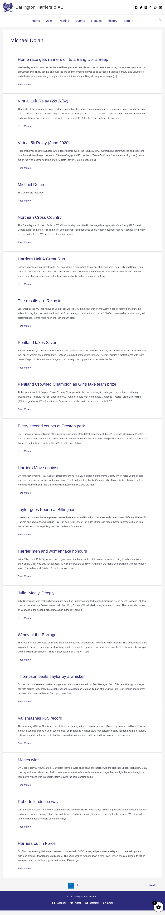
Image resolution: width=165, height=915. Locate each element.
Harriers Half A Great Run (43, 259)
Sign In (128, 21)
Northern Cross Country (42, 217)
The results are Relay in (41, 300)
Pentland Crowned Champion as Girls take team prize (71, 384)
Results (96, 21)
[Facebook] (136, 7)
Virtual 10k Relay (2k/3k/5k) (46, 101)
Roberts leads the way (40, 806)
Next (153, 889)
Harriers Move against (40, 467)
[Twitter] (141, 7)
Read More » (24, 85)
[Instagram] (145, 7)
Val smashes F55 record (42, 718)
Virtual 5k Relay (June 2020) (46, 142)
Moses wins (29, 764)
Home (36, 21)
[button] (160, 21)
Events (80, 21)
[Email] (160, 7)
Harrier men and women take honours (55, 551)
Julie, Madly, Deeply (38, 593)
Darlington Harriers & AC (40, 7)
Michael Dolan (32, 184)
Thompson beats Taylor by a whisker (54, 676)
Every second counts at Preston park (55, 426)
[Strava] (150, 7)
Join (49, 21)
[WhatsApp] (155, 7)
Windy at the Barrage (39, 634)
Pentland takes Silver (39, 342)
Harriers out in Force (38, 847)
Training (63, 21)
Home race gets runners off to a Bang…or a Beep (66, 59)
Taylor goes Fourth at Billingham (50, 509)
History (113, 21)
